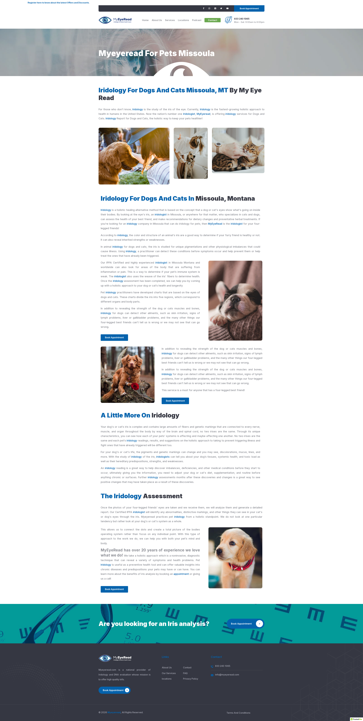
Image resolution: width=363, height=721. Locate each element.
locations (183, 20)
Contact (212, 20)
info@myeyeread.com (227, 674)
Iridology (137, 109)
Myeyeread (114, 712)
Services (170, 20)
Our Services (169, 673)
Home (145, 20)
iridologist (161, 214)
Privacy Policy (190, 678)
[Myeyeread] (115, 20)
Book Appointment (249, 8)
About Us (157, 20)
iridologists (163, 456)
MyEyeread (203, 113)
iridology (230, 113)
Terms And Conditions (238, 712)
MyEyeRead (215, 223)
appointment (181, 573)
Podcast (196, 20)
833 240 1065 (241, 18)
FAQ (185, 673)
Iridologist (189, 113)
